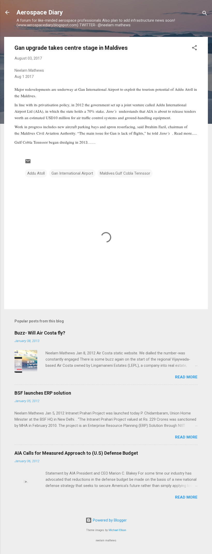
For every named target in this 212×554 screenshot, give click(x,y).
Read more (186, 377)
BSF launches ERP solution (42, 393)
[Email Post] (28, 163)
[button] (194, 49)
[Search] (205, 14)
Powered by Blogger (109, 520)
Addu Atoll (36, 173)
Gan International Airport (72, 173)
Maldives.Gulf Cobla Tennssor (125, 173)
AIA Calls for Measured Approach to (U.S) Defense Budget (76, 453)
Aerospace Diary (40, 12)
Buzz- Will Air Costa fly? (39, 333)
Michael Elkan (117, 530)
